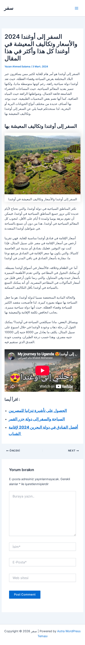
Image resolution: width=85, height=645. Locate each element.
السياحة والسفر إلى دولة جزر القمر (37, 419)
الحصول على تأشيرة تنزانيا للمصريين (38, 410)
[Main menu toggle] (76, 8)
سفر (8, 8)
